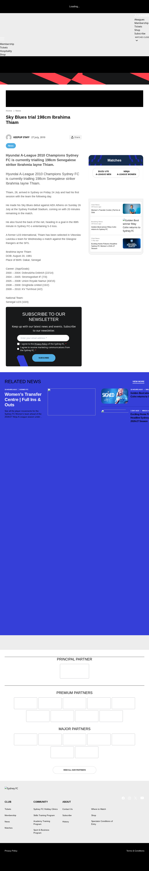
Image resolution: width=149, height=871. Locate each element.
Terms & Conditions (135, 851)
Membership (7, 44)
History (65, 821)
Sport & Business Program (41, 831)
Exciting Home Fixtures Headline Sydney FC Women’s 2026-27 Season (104, 246)
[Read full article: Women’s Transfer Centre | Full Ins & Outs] (132, 209)
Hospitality (6, 51)
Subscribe (44, 358)
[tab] (103, 173)
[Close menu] (140, 862)
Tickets (4, 47)
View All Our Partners (74, 770)
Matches (9, 828)
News (18, 110)
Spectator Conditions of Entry (102, 822)
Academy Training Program (41, 822)
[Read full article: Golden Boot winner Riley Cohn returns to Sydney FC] (132, 226)
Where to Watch (98, 809)
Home (9, 110)
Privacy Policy (40, 343)
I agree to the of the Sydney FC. (43, 343)
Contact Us (67, 809)
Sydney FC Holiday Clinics (45, 809)
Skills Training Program (44, 815)
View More (138, 381)
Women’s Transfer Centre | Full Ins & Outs (23, 399)
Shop (3, 54)
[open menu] (2, 38)
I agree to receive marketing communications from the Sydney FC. (45, 349)
